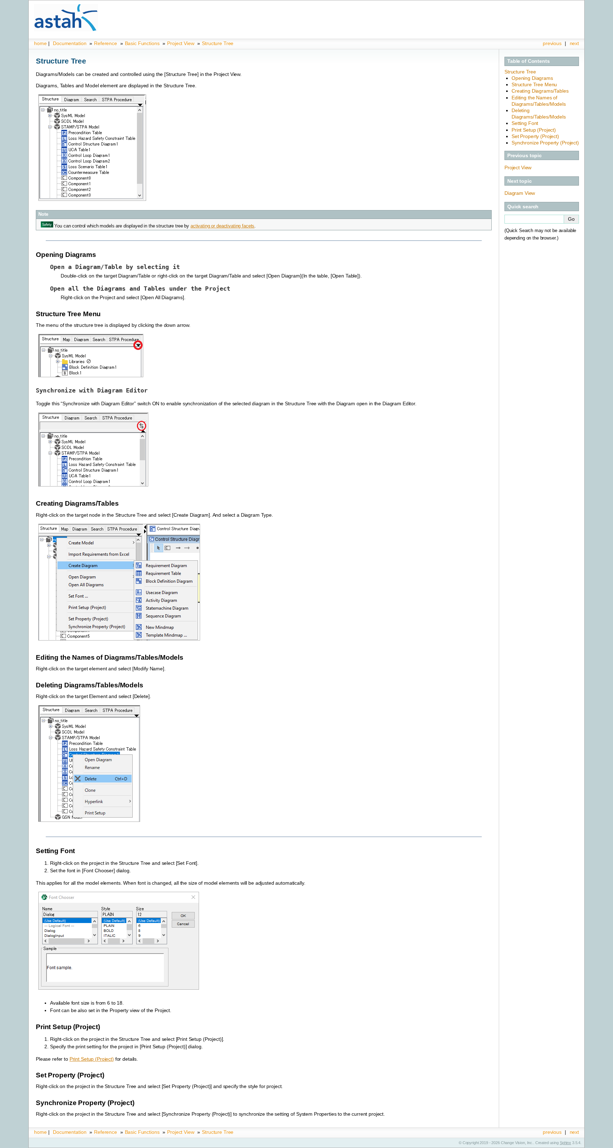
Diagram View (519, 193)
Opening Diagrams (532, 78)
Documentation (69, 43)
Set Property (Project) (535, 136)
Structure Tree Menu (534, 84)
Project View (180, 43)
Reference (105, 43)
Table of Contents (528, 61)
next (574, 43)
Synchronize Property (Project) (545, 142)
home (40, 43)
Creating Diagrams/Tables (540, 91)
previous (552, 43)
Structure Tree (217, 43)
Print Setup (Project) (534, 130)
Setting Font (525, 123)
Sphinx (565, 1143)
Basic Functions (143, 43)
